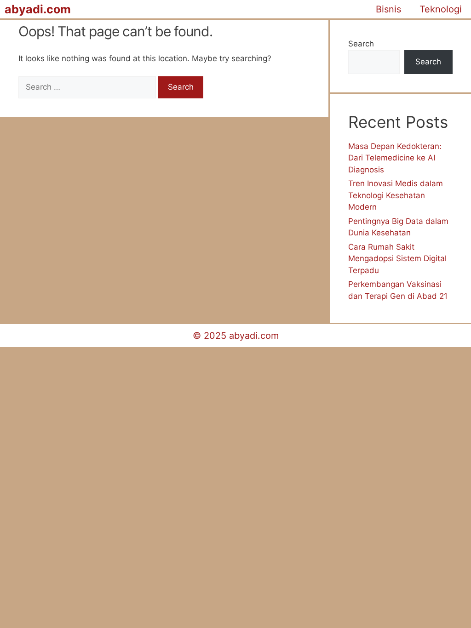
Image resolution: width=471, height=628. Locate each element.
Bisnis (388, 9)
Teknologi (440, 9)
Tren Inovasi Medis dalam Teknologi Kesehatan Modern (395, 195)
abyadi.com (38, 9)
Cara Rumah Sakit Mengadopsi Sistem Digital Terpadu (397, 258)
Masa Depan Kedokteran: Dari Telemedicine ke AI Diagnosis (395, 158)
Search (361, 43)
